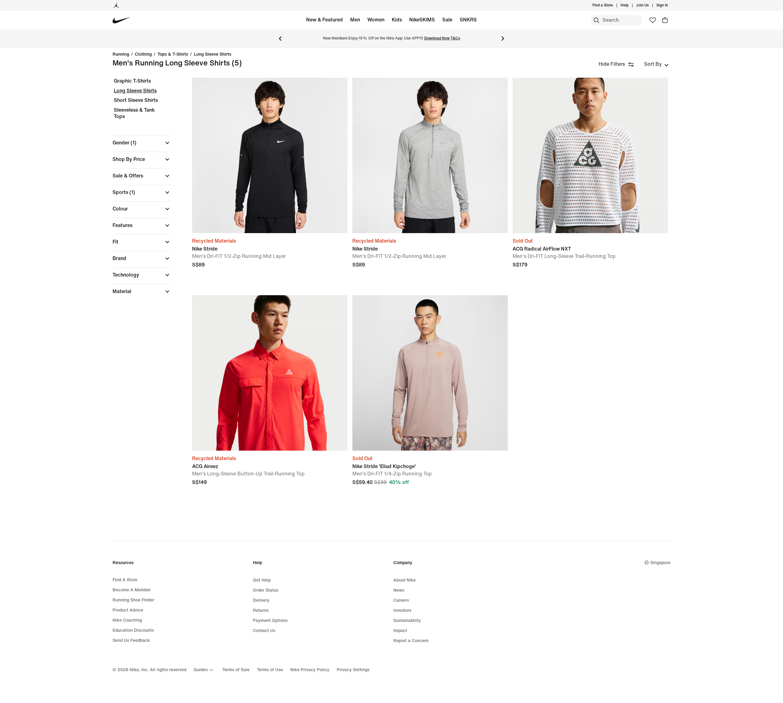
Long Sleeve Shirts (212, 54)
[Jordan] (116, 5)
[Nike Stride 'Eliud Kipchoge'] (430, 373)
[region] (137, 191)
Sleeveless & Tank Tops (134, 113)
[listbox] (656, 64)
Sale (447, 19)
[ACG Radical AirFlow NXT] (590, 155)
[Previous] (280, 38)
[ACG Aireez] (269, 373)
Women (375, 19)
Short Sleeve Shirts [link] (136, 100)
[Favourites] (652, 20)
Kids (397, 19)
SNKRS (468, 19)
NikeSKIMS (422, 19)
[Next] (503, 38)
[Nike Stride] (269, 155)
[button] (142, 143)
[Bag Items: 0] (664, 20)
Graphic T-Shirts (132, 81)
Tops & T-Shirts (173, 54)
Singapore (660, 562)
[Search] (596, 20)
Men (355, 19)
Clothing (143, 54)
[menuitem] (630, 5)
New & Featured (324, 19)
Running (121, 54)
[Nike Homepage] (122, 20)
